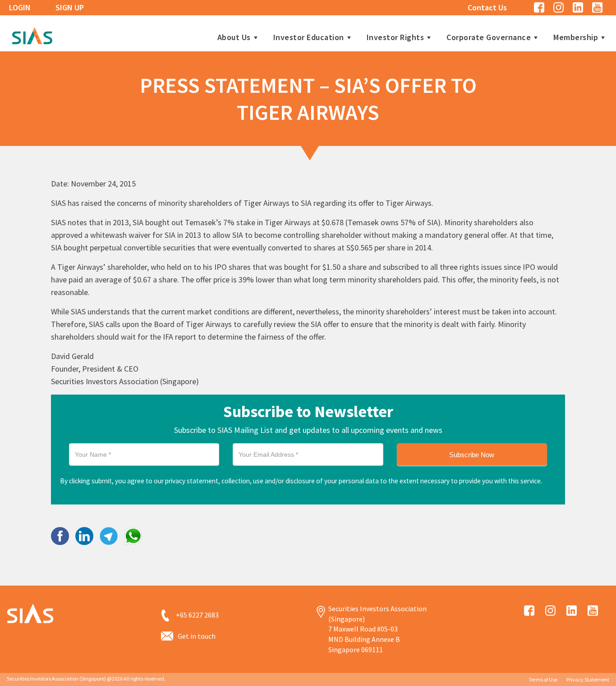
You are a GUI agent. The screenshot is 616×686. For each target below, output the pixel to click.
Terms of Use (543, 679)
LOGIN (20, 7)
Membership (575, 37)
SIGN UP (69, 7)
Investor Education (308, 37)
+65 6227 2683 (197, 614)
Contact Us (487, 7)
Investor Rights (395, 37)
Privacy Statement (587, 679)
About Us (234, 37)
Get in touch (197, 636)
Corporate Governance (488, 37)
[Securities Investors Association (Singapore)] (32, 34)
